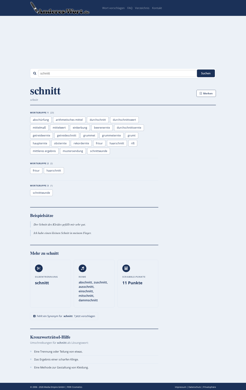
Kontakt (157, 8)
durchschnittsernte (129, 127)
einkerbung (80, 127)
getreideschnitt (66, 135)
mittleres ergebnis (44, 151)
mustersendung (73, 151)
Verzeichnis (142, 8)
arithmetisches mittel (69, 120)
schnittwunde (98, 151)
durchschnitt (98, 120)
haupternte (40, 143)
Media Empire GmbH (54, 386)
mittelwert (59, 127)
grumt (132, 135)
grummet (89, 135)
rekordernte (81, 143)
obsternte (60, 143)
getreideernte (41, 135)
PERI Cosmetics (74, 386)
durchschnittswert (124, 120)
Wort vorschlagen (113, 8)
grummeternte (111, 135)
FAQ (129, 8)
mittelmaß (39, 127)
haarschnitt (117, 143)
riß (133, 143)
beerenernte (102, 127)
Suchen (206, 73)
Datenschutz (194, 386)
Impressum (180, 386)
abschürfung (41, 120)
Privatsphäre (209, 386)
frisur (99, 143)
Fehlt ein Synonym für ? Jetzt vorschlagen (66, 316)
